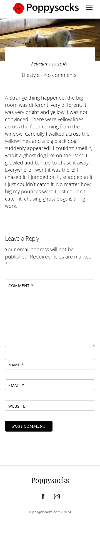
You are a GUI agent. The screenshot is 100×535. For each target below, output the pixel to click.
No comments (60, 75)
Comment (20, 285)
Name (16, 364)
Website (17, 406)
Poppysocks (50, 480)
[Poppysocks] (46, 11)
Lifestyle (30, 75)
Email (16, 385)
